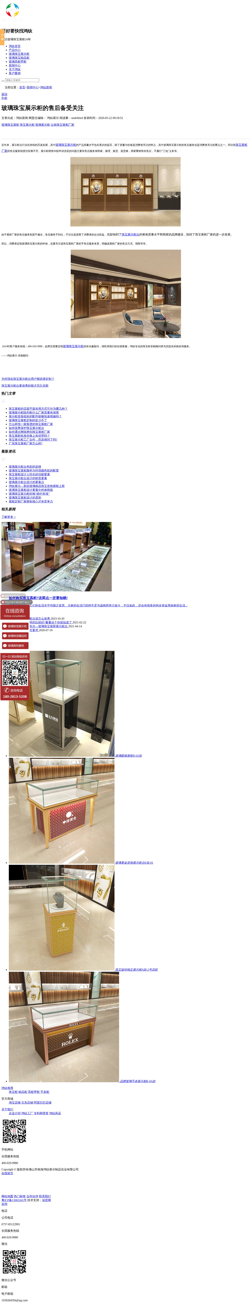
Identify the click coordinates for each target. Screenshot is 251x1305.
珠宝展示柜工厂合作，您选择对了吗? (33, 439)
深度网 (46, 1200)
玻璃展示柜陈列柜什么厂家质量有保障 (34, 412)
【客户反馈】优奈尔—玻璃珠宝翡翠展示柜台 (38, 626)
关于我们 (7, 1109)
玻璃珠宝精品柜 (19, 57)
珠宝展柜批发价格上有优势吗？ (29, 435)
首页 (22, 87)
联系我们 (45, 1196)
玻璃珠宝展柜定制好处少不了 (28, 420)
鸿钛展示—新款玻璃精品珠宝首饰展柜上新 (37, 486)
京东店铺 (27, 1102)
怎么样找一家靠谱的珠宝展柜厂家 (31, 424)
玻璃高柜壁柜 (17, 61)
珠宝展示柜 (27, 124)
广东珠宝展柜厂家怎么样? (25, 443)
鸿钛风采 (55, 1113)
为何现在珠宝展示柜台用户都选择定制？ (27, 378)
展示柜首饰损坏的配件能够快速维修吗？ (35, 416)
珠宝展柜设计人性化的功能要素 (29, 474)
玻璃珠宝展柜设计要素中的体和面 (31, 489)
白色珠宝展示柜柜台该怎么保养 (30, 618)
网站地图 (7, 1196)
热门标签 (20, 1196)
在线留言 (7, 1173)
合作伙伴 (32, 1196)
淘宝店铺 (15, 1102)
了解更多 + (8, 516)
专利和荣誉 (41, 1113)
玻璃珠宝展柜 (10, 124)
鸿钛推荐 (7, 1088)
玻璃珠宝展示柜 (19, 53)
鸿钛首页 (15, 46)
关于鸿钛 (15, 69)
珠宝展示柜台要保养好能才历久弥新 (25, 385)
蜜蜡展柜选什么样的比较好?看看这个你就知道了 (41, 622)
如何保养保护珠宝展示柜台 (26, 428)
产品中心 (15, 50)
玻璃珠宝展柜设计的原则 (25, 497)
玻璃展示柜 (42, 124)
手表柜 (44, 1091)
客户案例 (15, 73)
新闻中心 (15, 65)
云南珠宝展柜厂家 (62, 124)
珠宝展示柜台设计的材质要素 (28, 478)
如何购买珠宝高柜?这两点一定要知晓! (38, 598)
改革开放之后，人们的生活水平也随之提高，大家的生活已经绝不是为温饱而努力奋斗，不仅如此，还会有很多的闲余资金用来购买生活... (98, 605)
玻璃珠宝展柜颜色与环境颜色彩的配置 (34, 470)
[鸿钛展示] (12, 22)
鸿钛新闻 (46, 87)
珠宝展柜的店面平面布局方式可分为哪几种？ (38, 408)
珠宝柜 (13, 1091)
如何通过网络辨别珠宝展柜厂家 (29, 431)
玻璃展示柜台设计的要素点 (26, 482)
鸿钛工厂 (27, 1113)
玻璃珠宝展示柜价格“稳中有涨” (29, 493)
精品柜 (22, 1091)
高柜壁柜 (34, 1091)
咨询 (4, 1204)
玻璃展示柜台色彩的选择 (25, 466)
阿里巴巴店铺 (42, 1102)
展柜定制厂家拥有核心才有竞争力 (31, 501)
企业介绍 (15, 1113)
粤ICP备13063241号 (14, 1200)
